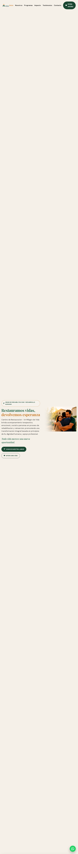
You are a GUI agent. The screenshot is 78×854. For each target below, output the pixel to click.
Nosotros (18, 5)
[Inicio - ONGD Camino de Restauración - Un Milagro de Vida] (5, 5)
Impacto (37, 5)
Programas (28, 5)
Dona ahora (70, 5)
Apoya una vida (12, 455)
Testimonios (47, 5)
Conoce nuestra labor (15, 449)
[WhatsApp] (73, 849)
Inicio (11, 5)
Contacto (57, 5)
